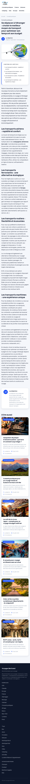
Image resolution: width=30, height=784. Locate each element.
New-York (4, 714)
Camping (4, 10)
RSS (3, 773)
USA (3, 685)
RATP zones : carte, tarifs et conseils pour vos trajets (13, 641)
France (17, 7)
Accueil (3, 16)
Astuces (22, 7)
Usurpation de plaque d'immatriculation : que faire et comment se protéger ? (13, 440)
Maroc (3, 711)
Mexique (4, 699)
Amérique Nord (6, 740)
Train (3, 726)
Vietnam (4, 702)
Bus (3, 729)
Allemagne (5, 697)
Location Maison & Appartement (11, 757)
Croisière (4, 735)
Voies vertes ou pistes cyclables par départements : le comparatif (13, 601)
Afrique (4, 708)
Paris (3, 719)
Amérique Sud (6, 743)
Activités (21, 10)
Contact (4, 767)
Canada (4, 688)
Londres (4, 716)
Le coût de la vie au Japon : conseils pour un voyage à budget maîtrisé (12, 521)
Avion (3, 732)
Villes (3, 749)
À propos (16, 406)
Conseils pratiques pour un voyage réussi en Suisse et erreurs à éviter (12, 481)
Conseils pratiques (7, 7)
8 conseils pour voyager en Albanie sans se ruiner (12, 561)
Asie (10, 10)
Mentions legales (7, 770)
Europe (15, 10)
